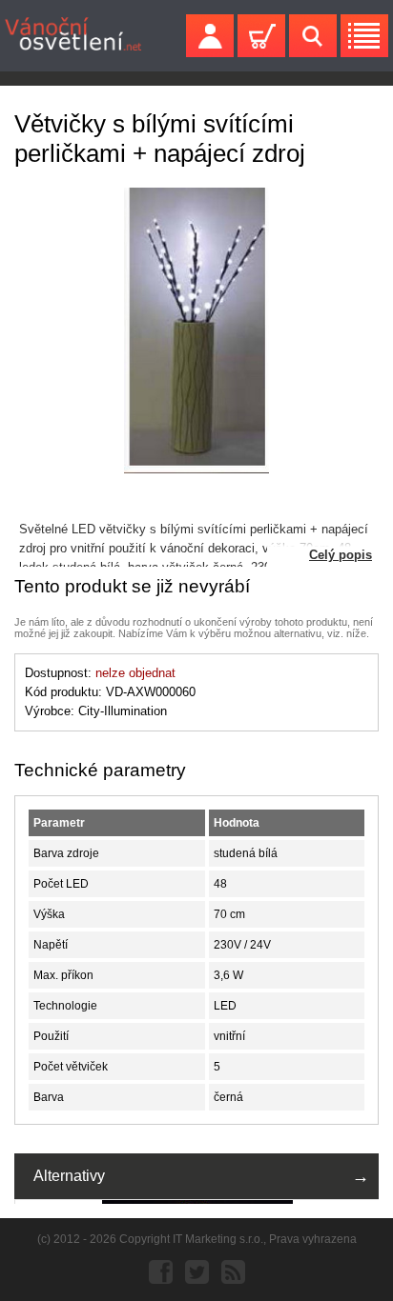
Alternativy (69, 1176)
